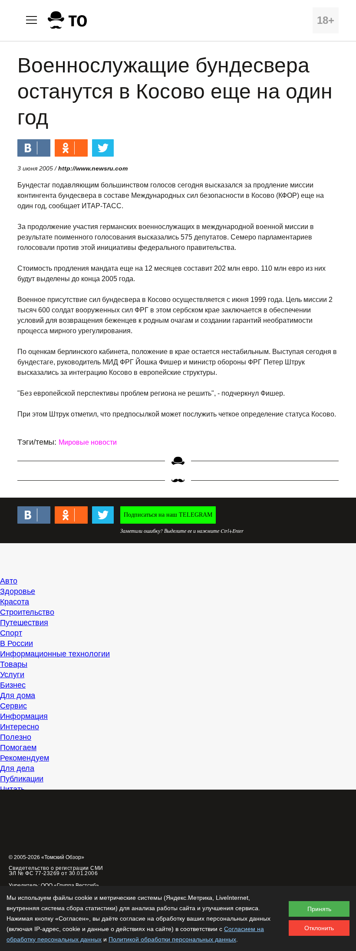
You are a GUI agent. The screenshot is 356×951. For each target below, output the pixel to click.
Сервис (13, 706)
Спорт (11, 633)
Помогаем (18, 747)
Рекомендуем (24, 758)
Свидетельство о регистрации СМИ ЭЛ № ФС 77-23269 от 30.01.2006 (56, 871)
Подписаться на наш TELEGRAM (168, 515)
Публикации (21, 778)
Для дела (17, 768)
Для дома (17, 695)
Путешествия (24, 622)
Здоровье (17, 591)
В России (16, 643)
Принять (319, 908)
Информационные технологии (55, 653)
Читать (12, 789)
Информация (24, 716)
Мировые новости (88, 442)
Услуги (12, 674)
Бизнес (13, 685)
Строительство (27, 612)
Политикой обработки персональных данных (172, 939)
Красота (14, 601)
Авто (8, 581)
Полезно (15, 737)
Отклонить (319, 928)
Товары (13, 664)
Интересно (19, 726)
